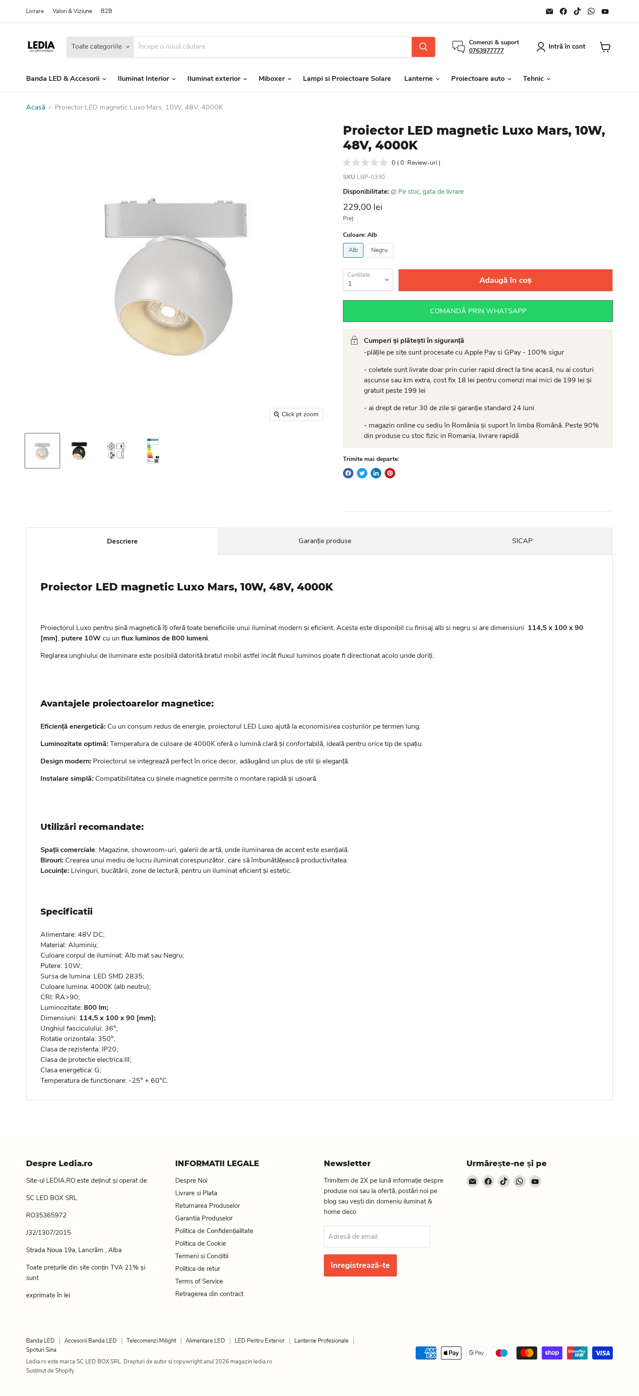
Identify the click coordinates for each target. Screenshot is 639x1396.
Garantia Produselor (204, 1218)
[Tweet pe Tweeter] (362, 473)
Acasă (35, 107)
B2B (106, 11)
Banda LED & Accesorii (63, 78)
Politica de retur (197, 1268)
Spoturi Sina (41, 1350)
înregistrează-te (360, 1265)
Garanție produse (325, 541)
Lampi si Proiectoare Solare (347, 78)
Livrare (35, 11)
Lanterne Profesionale (321, 1341)
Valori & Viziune (72, 11)
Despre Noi (191, 1180)
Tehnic (534, 78)
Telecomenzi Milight (151, 1341)
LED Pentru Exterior (260, 1341)
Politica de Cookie (200, 1243)
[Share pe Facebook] (348, 473)
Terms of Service (199, 1281)
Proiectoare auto (478, 78)
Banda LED (40, 1341)
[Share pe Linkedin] (376, 473)
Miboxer (272, 78)
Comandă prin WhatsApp (478, 311)
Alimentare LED (205, 1341)
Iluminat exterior (214, 78)
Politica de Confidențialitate (214, 1231)
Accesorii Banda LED (90, 1341)
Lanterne (419, 78)
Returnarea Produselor (207, 1205)
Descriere (122, 541)
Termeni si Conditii (201, 1256)
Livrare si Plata (196, 1193)
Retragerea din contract (209, 1294)
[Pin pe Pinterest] (390, 473)
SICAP (522, 541)
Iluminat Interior (144, 78)
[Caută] (423, 47)
